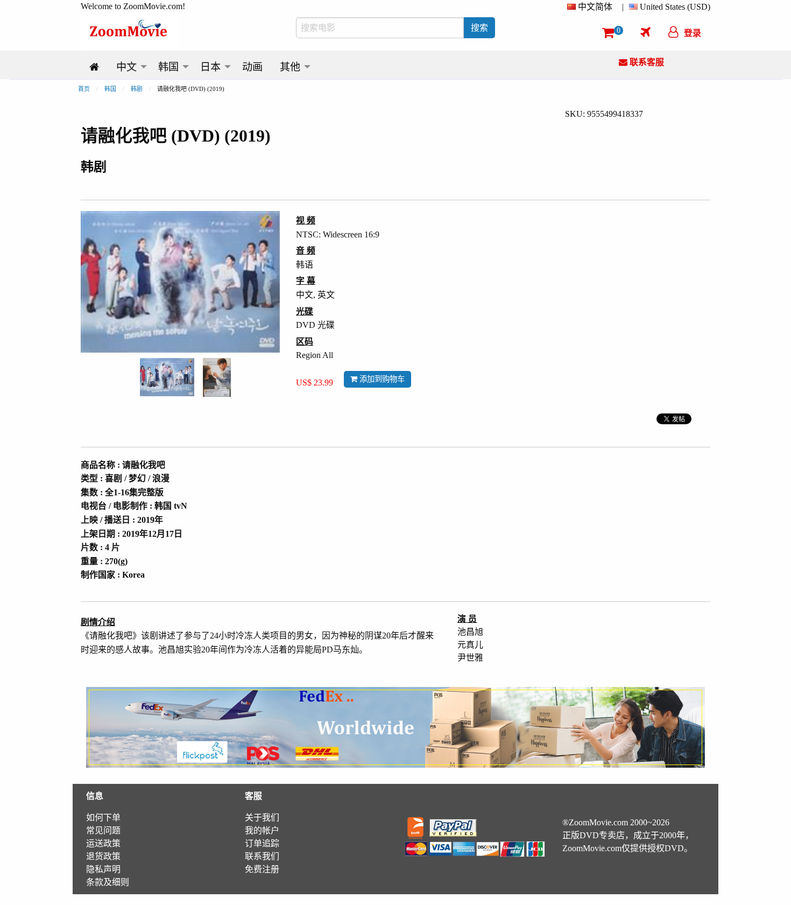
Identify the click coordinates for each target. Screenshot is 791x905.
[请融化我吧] (167, 376)
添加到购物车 (381, 379)
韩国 (110, 89)
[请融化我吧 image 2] (217, 377)
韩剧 (137, 89)
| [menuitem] (623, 6)
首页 (84, 89)
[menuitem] (592, 7)
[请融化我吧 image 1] (167, 377)
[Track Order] (645, 31)
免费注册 (262, 869)
